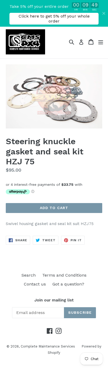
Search (28, 275)
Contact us (35, 284)
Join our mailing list (54, 300)
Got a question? (68, 284)
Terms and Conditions (64, 275)
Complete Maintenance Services (48, 346)
